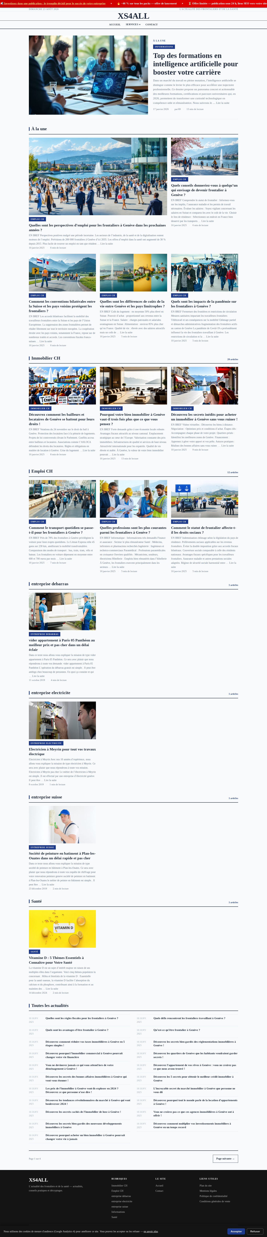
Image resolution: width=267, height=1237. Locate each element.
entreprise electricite (122, 1201)
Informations (118, 1212)
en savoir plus (151, 1231)
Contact (151, 24)
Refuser (255, 1231)
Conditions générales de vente (215, 1201)
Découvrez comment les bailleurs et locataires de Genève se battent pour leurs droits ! (61, 419)
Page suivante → (225, 1158)
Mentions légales (208, 1191)
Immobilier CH (119, 1185)
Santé (114, 1217)
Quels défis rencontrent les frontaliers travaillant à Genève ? (189, 1018)
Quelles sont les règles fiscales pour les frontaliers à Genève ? (82, 1018)
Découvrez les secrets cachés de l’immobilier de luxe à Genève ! (83, 1111)
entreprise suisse (120, 1206)
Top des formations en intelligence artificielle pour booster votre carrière (195, 63)
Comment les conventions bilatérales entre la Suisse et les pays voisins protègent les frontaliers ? (62, 306)
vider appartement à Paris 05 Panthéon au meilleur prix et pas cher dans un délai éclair (62, 645)
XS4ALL (133, 15)
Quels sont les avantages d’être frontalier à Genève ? (77, 1030)
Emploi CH (117, 1191)
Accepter (236, 1231)
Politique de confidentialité (213, 1196)
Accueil (115, 24)
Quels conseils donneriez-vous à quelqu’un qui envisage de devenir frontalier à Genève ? (204, 190)
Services (133, 24)
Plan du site (206, 1185)
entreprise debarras (121, 1196)
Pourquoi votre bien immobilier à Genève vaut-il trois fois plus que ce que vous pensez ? (132, 419)
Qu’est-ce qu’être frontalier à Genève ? (176, 1030)
